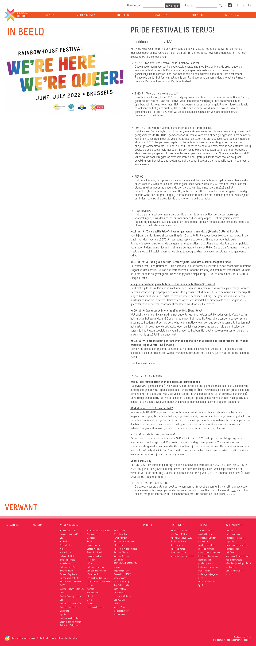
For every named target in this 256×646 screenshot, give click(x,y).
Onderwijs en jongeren (208, 574)
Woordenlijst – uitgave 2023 (238, 563)
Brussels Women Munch (70, 581)
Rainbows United (178, 548)
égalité (63, 614)
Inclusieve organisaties (208, 567)
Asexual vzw (65, 552)
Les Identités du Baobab (97, 578)
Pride (200, 578)
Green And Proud (94, 552)
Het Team (230, 552)
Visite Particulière (122, 611)
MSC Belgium (92, 592)
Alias (62, 548)
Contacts (230, 530)
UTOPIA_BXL (119, 600)
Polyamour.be (119, 530)
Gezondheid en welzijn (208, 556)
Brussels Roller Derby (69, 578)
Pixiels (90, 603)
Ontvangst (12, 525)
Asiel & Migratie (205, 534)
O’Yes (89, 600)
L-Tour (89, 563)
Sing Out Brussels (121, 585)
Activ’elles (65, 541)
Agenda (49, 15)
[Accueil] (15, 15)
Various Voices (120, 607)
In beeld (123, 15)
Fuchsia (90, 541)
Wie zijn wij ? (234, 15)
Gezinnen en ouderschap (209, 552)
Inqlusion (91, 559)
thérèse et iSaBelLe (122, 596)
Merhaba (90, 589)
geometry (221, 640)
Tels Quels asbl (120, 592)
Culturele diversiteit (207, 538)
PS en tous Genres (121, 534)
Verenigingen (86, 15)
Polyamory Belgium (95, 607)
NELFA (90, 596)
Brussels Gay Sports (68, 574)
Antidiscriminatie (205, 530)
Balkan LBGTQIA (67, 556)
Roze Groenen (120, 578)
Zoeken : (190, 5)
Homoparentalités (94, 556)
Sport (200, 585)
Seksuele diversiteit (207, 581)
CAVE (62, 585)
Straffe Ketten (120, 589)
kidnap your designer (242, 640)
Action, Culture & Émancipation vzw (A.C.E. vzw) (71, 534)
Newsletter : (134, 5)
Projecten (160, 15)
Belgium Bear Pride (68, 567)
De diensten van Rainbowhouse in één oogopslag (235, 538)
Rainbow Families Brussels (125, 548)
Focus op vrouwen (206, 548)
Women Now (119, 614)
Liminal (90, 585)
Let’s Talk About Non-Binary (99, 581)
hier (234, 490)
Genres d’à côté (93, 545)
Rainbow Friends (121, 552)
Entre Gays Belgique (69, 625)
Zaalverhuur (231, 567)
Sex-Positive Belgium (123, 581)
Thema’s (197, 15)
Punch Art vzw (120, 538)
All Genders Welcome (180, 530)
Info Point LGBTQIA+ (179, 534)
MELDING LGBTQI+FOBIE (181, 538)
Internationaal (204, 570)
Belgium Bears (66, 570)
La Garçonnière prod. (96, 567)
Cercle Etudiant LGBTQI (70, 603)
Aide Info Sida (66, 545)
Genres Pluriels (93, 548)
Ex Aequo (91, 538)
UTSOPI (117, 603)
